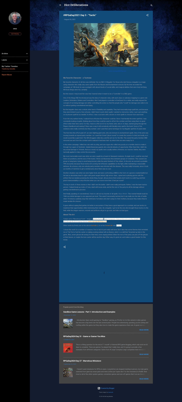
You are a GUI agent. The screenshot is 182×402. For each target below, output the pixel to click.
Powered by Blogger (107, 388)
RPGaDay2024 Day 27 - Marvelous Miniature (82, 361)
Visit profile (15, 34)
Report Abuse (7, 75)
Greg (15, 29)
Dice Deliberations (76, 5)
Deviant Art (109, 225)
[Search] (151, 6)
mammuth (110, 392)
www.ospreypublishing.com (117, 71)
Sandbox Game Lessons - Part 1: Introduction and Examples (89, 312)
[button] (147, 15)
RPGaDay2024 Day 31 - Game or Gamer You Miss (84, 336)
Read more (144, 330)
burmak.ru (94, 225)
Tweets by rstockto (8, 69)
